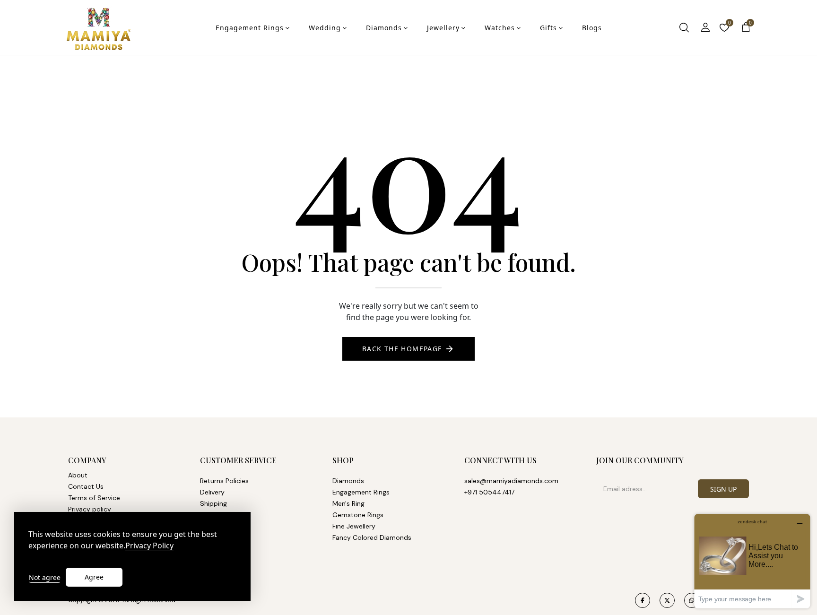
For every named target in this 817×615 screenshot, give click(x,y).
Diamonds (384, 27)
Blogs (592, 27)
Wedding (325, 27)
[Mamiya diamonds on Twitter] (667, 600)
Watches (500, 27)
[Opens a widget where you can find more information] (752, 561)
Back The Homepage (402, 348)
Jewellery (443, 27)
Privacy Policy (149, 546)
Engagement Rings (250, 27)
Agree (94, 576)
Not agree (45, 577)
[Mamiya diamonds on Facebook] (642, 600)
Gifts (548, 27)
